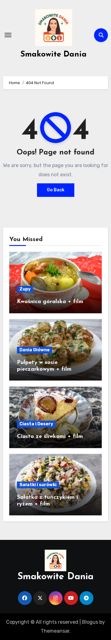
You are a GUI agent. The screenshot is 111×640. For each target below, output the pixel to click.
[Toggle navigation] (8, 35)
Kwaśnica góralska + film (50, 302)
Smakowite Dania (53, 54)
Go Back (55, 190)
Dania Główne (34, 350)
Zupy (25, 289)
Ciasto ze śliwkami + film (50, 436)
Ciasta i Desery (36, 424)
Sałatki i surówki (37, 484)
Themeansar (55, 631)
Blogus (90, 622)
